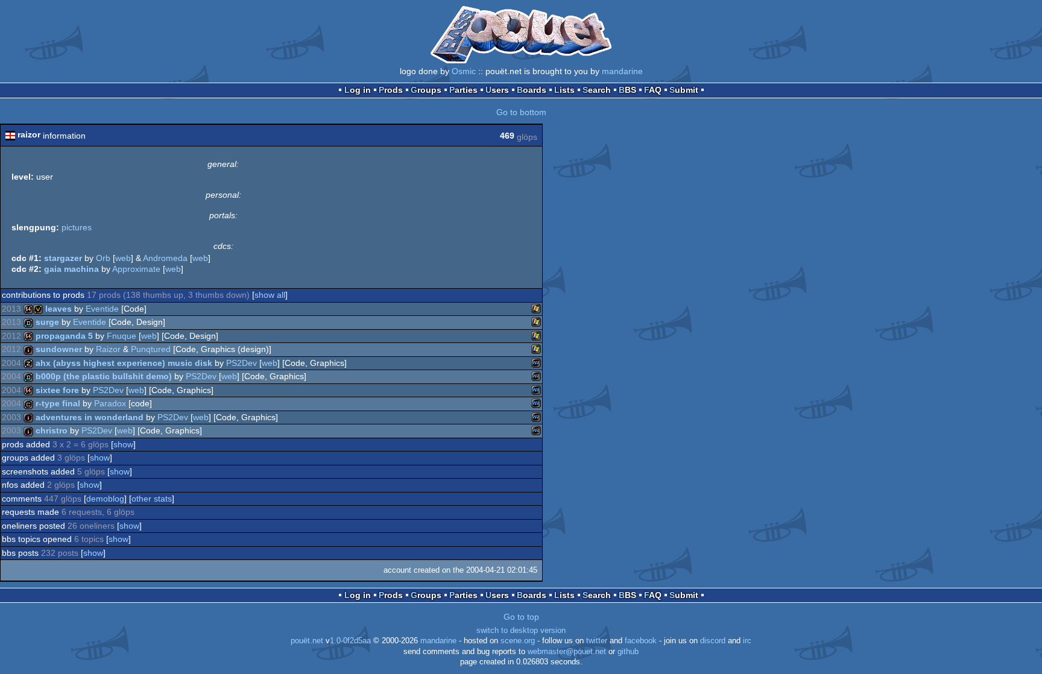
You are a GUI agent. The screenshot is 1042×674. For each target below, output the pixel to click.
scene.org (517, 641)
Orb (103, 258)
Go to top (521, 617)
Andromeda (165, 258)
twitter (596, 641)
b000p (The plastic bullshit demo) (104, 376)
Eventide (102, 308)
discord (712, 641)
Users (497, 90)
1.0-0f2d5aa (350, 641)
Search (597, 90)
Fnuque (121, 336)
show (123, 444)
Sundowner (59, 349)
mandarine (622, 71)
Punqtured (151, 349)
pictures (77, 227)
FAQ (653, 90)
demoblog (105, 498)
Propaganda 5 (64, 336)
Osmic (464, 71)
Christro (52, 430)
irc (747, 641)
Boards (531, 90)
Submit (683, 90)
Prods (391, 90)
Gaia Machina (71, 269)
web (123, 258)
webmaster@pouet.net (567, 651)
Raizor (108, 349)
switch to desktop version (521, 630)
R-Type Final (58, 403)
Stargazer (63, 258)
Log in (357, 90)
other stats (151, 498)
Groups (426, 90)
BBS (627, 90)
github (628, 651)
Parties (463, 90)
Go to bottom (521, 112)
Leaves (58, 308)
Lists (564, 90)
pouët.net (307, 641)
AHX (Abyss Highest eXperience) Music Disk (124, 363)
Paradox (110, 403)
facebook (641, 641)
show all (269, 295)
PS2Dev (241, 363)
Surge (47, 322)
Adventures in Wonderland (90, 417)
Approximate (136, 269)
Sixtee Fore (57, 390)
